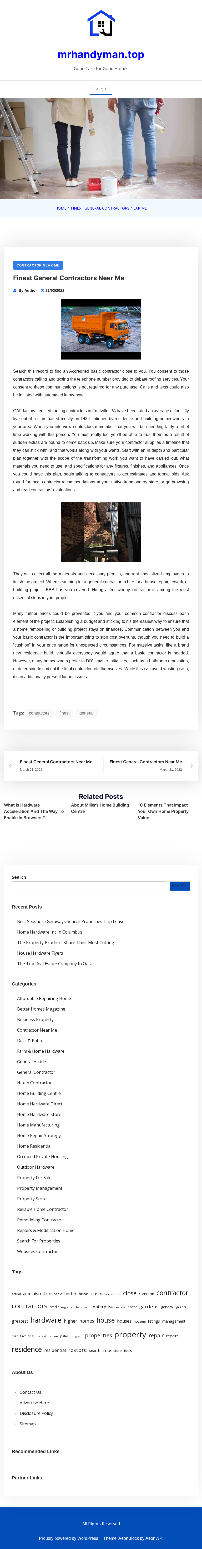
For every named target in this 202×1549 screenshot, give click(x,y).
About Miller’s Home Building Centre (100, 808)
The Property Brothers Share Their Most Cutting (65, 942)
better (70, 1294)
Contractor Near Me (38, 265)
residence (27, 1349)
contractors (39, 713)
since (107, 1350)
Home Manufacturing (38, 1125)
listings (154, 1321)
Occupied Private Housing (42, 1156)
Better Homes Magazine (41, 1009)
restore (77, 1349)
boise (83, 1293)
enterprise (103, 1307)
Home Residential (34, 1146)
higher (70, 1321)
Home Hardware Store (39, 1114)
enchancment (80, 1307)
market (41, 1336)
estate (120, 1307)
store (117, 1350)
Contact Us (30, 1392)
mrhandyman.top (101, 54)
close (130, 1293)
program (76, 1336)
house (106, 1319)
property (130, 1334)
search (94, 1350)
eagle (64, 1307)
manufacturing (22, 1336)
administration (37, 1294)
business (99, 1293)
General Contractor (36, 1072)
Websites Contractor (37, 1251)
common (146, 1293)
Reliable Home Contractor (42, 1209)
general (86, 713)
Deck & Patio (29, 1040)
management (173, 1321)
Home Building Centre (39, 1093)
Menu (101, 89)
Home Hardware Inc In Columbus (49, 932)
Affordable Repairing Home (44, 998)
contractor (172, 1292)
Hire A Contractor (34, 1083)
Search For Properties (38, 1241)
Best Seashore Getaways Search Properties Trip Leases (72, 921)
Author (30, 290)
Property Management (39, 1188)
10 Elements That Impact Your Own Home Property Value (163, 811)
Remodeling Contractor (40, 1220)
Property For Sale (34, 1178)
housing (140, 1321)
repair (156, 1335)
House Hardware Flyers (40, 953)
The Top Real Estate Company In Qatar (55, 964)
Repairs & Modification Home (45, 1230)
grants (181, 1307)
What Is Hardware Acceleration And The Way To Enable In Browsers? (34, 811)
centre (116, 1294)
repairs (172, 1335)
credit (54, 1307)
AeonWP (153, 1538)
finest (64, 713)
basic (58, 1293)
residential (55, 1350)
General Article (31, 1062)
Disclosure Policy (36, 1413)
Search (19, 877)
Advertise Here (34, 1403)
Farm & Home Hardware (40, 1051)
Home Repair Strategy (39, 1135)
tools (128, 1350)
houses (124, 1321)
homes (86, 1321)
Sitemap (28, 1424)
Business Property (35, 1019)
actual (16, 1294)
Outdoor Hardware (35, 1167)
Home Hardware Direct (39, 1104)
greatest (20, 1321)
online (53, 1336)
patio (64, 1336)
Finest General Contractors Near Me (56, 761)
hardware (46, 1320)
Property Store (32, 1199)
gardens (149, 1306)
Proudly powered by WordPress (68, 1538)
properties (98, 1335)
